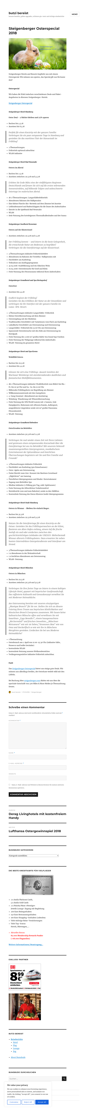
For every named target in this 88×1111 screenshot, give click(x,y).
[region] (28, 1094)
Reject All (28, 1102)
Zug (14, 1051)
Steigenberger (36, 692)
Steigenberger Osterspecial (20, 103)
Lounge (16, 1048)
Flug (15, 1045)
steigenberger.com (32, 680)
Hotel (15, 1042)
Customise (14, 1102)
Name (12, 753)
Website (12, 774)
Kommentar (15, 721)
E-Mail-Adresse (16, 763)
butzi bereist (18, 13)
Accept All (42, 1102)
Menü (75, 14)
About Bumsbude (18, 1057)
